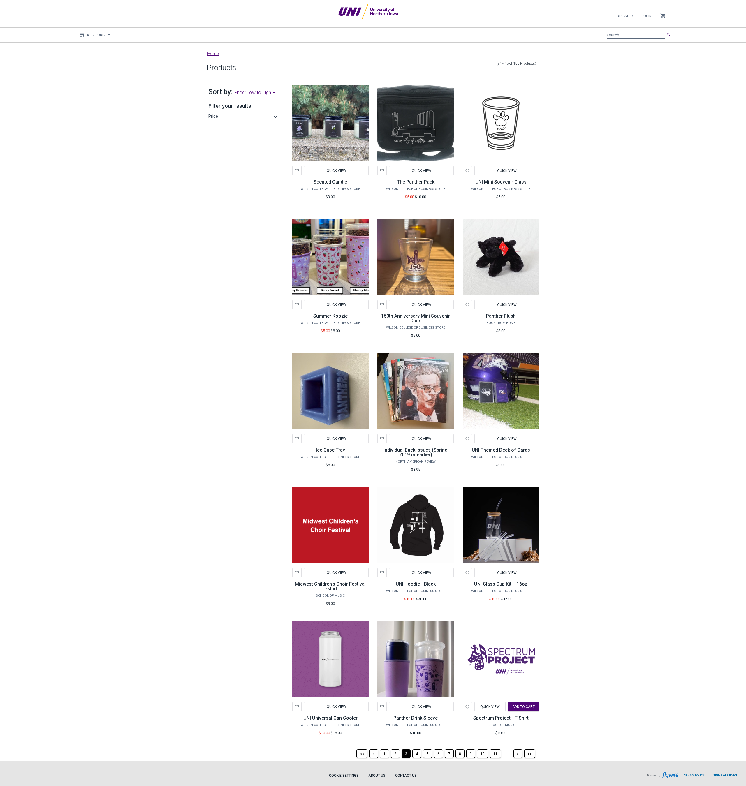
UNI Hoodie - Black (416, 584)
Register (625, 16)
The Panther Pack (415, 182)
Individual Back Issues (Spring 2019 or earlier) (415, 452)
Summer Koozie (330, 316)
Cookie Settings (344, 775)
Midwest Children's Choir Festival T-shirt (330, 586)
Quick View (336, 171)
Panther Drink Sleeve (415, 718)
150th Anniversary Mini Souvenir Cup (415, 318)
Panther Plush (501, 316)
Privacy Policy (694, 775)
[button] (243, 116)
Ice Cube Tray (330, 450)
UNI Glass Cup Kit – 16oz (500, 584)
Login (647, 16)
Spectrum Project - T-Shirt (501, 718)
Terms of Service (725, 775)
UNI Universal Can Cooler (330, 718)
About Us (377, 775)
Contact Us (406, 775)
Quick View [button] (506, 305)
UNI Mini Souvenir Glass (501, 182)
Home (213, 53)
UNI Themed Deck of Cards (501, 450)
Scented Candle (330, 182)
